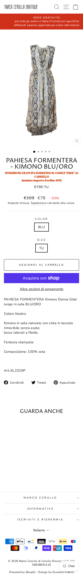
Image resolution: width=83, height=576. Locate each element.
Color (41, 219)
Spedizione (38, 203)
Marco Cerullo (40, 498)
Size (41, 240)
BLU (41, 227)
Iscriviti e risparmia (40, 519)
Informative (40, 509)
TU (41, 248)
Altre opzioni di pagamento (41, 289)
